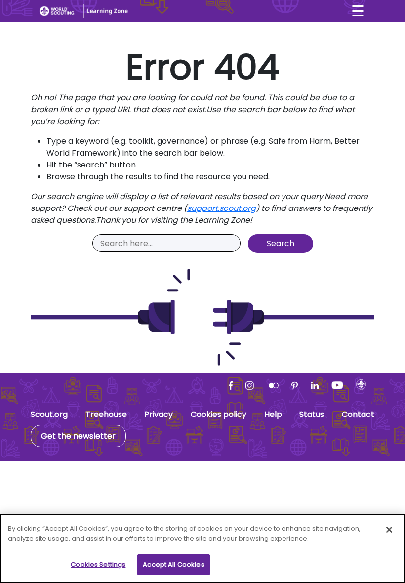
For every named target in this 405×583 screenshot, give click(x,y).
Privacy (158, 414)
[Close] (389, 530)
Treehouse (106, 414)
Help (273, 414)
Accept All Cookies (173, 564)
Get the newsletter (78, 436)
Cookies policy (218, 414)
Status (311, 414)
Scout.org (49, 414)
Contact (358, 414)
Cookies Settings (98, 564)
